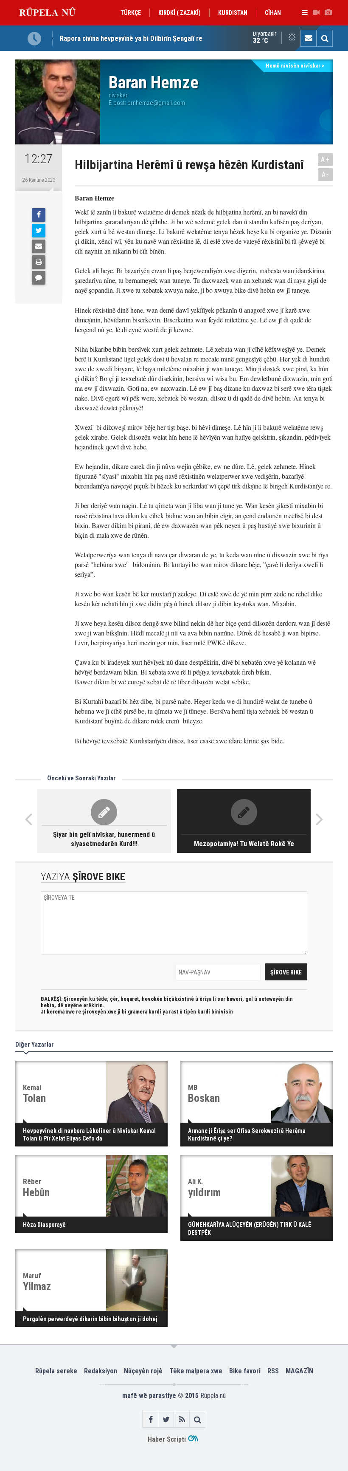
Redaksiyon (100, 1371)
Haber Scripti (167, 1439)
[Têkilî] (308, 38)
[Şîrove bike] (38, 278)
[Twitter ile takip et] (166, 1419)
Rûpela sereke (56, 1371)
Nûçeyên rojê (143, 1371)
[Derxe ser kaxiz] (38, 262)
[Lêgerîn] (325, 38)
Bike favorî (245, 1371)
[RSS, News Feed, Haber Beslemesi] (182, 1419)
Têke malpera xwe (195, 1371)
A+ (325, 159)
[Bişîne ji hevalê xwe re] (38, 246)
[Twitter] (38, 230)
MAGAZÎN (299, 1371)
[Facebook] (38, 215)
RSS (273, 1371)
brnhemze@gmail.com (156, 103)
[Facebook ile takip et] (150, 1419)
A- (325, 174)
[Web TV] (316, 12)
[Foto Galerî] (328, 12)
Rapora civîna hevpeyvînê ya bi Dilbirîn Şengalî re (131, 38)
